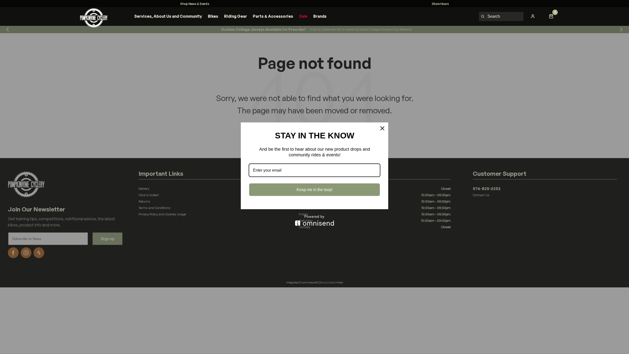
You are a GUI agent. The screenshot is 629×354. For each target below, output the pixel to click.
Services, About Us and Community (168, 16)
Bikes (213, 16)
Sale (303, 16)
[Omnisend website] (314, 220)
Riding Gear (235, 16)
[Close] (382, 128)
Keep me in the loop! (314, 190)
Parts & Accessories (273, 16)
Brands (320, 16)
